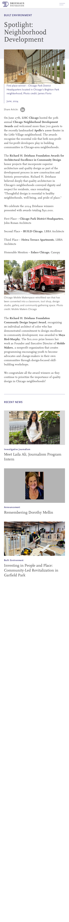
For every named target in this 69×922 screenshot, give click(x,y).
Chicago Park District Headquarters (41, 219)
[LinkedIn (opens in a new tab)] (22, 109)
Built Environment (14, 560)
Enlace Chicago (40, 252)
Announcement (12, 507)
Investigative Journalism (17, 449)
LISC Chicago (30, 118)
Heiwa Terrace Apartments (37, 240)
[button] (62, 4)
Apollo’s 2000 (43, 130)
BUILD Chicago (33, 231)
